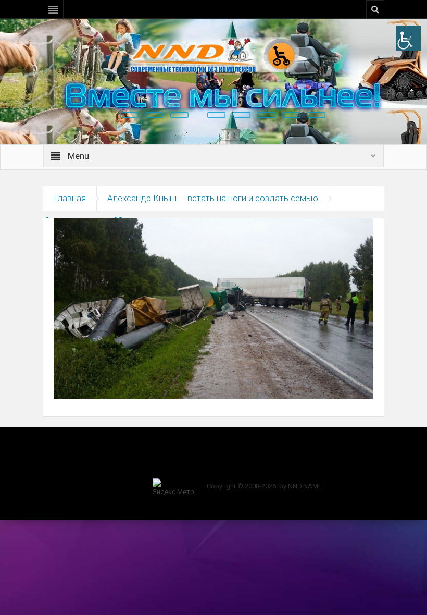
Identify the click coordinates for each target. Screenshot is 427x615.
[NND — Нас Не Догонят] (213, 54)
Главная (70, 198)
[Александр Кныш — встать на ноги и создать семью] (213, 308)
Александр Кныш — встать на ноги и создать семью (212, 198)
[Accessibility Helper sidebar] (408, 38)
